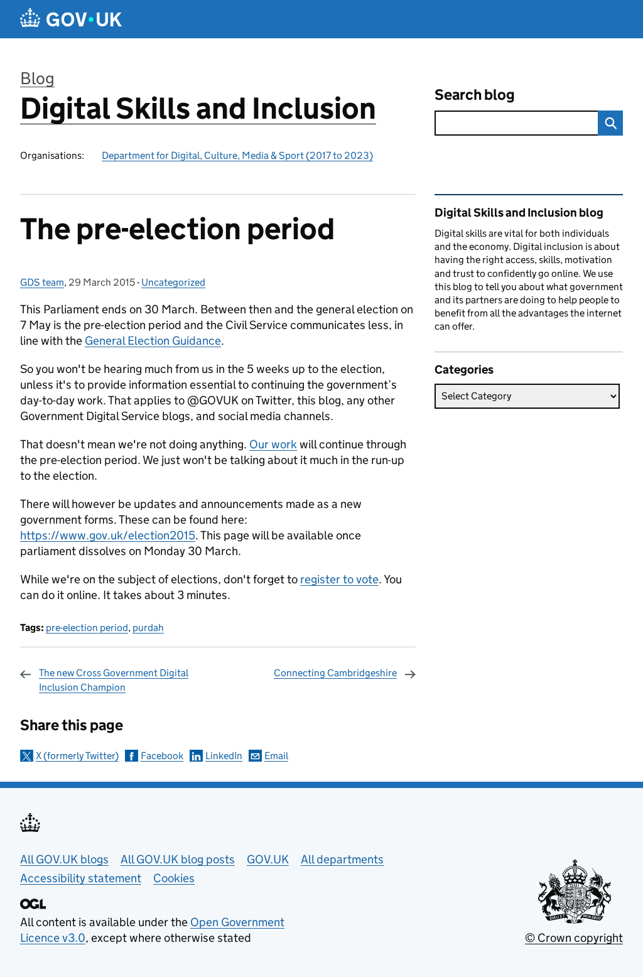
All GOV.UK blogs (64, 859)
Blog (37, 78)
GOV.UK (268, 859)
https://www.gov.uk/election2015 (107, 535)
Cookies (174, 878)
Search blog (475, 94)
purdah (148, 628)
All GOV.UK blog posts (178, 859)
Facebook (162, 756)
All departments (342, 859)
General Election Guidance (153, 340)
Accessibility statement (80, 878)
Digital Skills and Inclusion (198, 108)
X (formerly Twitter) (77, 756)
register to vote (339, 579)
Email (276, 756)
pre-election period (87, 628)
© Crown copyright (574, 938)
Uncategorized (173, 282)
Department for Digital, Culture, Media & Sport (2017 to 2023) (237, 155)
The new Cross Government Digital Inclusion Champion (113, 680)
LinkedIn (223, 756)
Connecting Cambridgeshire (335, 673)
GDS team (42, 282)
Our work (273, 444)
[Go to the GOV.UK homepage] (71, 19)
